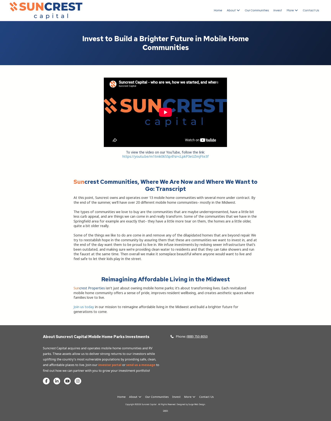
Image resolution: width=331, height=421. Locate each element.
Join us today (84, 306)
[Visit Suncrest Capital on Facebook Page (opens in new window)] (46, 381)
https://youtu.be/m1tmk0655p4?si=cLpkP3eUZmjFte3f (165, 156)
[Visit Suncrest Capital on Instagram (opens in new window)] (78, 381)
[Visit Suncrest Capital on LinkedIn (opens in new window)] (56, 381)
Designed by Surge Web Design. (191, 404)
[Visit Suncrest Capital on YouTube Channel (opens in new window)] (67, 381)
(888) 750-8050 (197, 336)
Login (165, 410)
